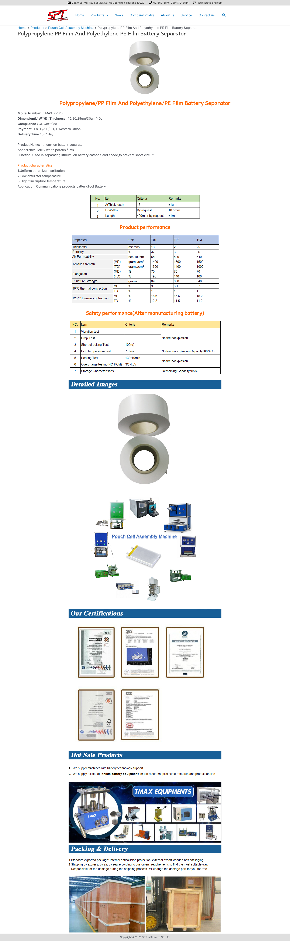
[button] (106, 15)
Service (186, 15)
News (119, 15)
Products (97, 15)
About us (167, 15)
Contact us (206, 15)
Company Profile (142, 15)
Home (79, 15)
